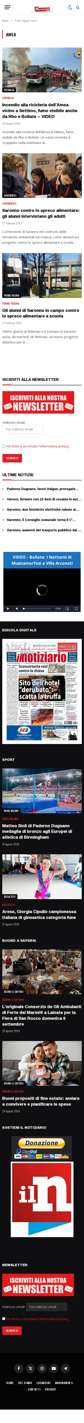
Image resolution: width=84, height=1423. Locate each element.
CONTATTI (34, 1389)
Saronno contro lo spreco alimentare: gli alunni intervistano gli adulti (41, 213)
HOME (9, 1383)
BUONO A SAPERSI (14, 991)
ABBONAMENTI (64, 1383)
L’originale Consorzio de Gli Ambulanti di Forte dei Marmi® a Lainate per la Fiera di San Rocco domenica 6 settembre (41, 1015)
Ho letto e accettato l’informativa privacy (37, 446)
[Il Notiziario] (42, 7)
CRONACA (9, 90)
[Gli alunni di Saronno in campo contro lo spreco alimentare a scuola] (42, 275)
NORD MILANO (11, 811)
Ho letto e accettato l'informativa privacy (37, 1319)
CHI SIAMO (25, 1383)
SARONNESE (10, 195)
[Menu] (7, 7)
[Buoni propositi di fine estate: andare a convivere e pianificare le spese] (42, 1063)
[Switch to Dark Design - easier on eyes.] (70, 7)
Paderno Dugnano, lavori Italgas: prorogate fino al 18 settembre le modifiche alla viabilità (42, 491)
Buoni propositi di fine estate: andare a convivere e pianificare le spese (41, 1101)
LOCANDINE (44, 1383)
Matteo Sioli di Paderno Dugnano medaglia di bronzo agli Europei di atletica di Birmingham (37, 831)
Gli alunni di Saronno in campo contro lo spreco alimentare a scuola (40, 313)
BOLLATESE (10, 896)
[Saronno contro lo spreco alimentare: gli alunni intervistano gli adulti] (42, 175)
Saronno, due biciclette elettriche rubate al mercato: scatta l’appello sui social (41, 511)
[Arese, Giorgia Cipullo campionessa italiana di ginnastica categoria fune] (42, 876)
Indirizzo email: (14, 1306)
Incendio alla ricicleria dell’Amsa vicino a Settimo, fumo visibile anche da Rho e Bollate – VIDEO (40, 110)
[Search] (77, 7)
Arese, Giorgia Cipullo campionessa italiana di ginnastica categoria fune (39, 914)
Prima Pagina (11, 295)
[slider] (37, 608)
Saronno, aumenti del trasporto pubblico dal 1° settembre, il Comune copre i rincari (44, 532)
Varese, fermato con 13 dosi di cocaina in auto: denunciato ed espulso (44, 501)
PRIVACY (50, 1389)
